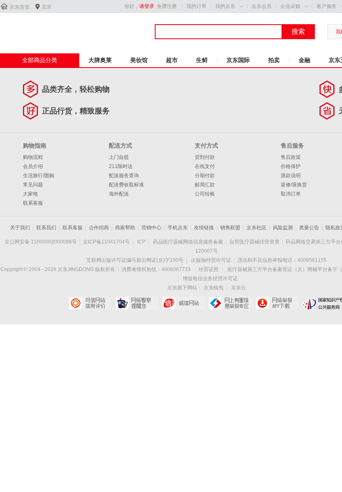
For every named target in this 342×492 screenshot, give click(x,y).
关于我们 (20, 228)
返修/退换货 (294, 185)
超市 (172, 60)
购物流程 (33, 157)
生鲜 (202, 60)
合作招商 (99, 228)
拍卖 (274, 60)
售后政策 (291, 157)
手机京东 (178, 228)
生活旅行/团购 (38, 175)
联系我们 (46, 228)
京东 (28, 29)
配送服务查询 (124, 175)
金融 (304, 60)
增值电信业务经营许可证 (210, 278)
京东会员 (261, 6)
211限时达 (121, 166)
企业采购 (290, 6)
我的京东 (225, 6)
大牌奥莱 (100, 60)
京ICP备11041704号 (106, 242)
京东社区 (256, 228)
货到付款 (205, 157)
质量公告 (309, 228)
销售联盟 (230, 228)
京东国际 (238, 60)
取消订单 (291, 194)
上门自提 (119, 157)
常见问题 (33, 185)
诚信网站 (183, 303)
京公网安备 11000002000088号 (41, 242)
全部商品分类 (39, 60)
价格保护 (291, 166)
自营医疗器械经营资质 (254, 242)
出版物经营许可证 (211, 260)
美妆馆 (139, 60)
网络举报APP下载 (276, 303)
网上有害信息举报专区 (230, 303)
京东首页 (20, 7)
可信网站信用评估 (89, 303)
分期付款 (205, 175)
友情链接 (204, 228)
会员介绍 (33, 166)
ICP (141, 242)
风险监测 (283, 228)
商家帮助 (125, 228)
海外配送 (119, 194)
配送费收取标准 (126, 185)
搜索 (298, 31)
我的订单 (196, 6)
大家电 (30, 194)
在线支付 (205, 166)
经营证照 (209, 269)
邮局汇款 (205, 185)
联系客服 (33, 203)
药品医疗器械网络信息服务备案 (188, 242)
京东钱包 (214, 288)
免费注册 (167, 6)
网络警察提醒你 (136, 303)
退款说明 (291, 175)
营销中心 (151, 228)
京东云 (238, 288)
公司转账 (205, 194)
